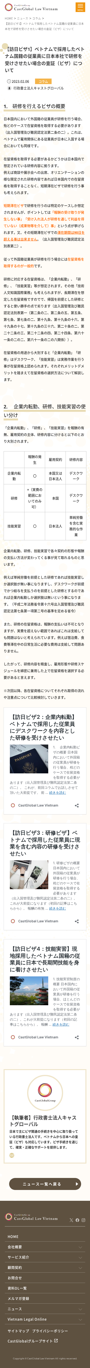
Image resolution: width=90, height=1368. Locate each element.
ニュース (22, 18)
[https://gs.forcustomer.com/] (11, 1154)
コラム (36, 18)
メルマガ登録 (18, 1298)
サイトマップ (18, 1330)
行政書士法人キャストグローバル (38, 88)
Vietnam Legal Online (27, 1319)
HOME (9, 18)
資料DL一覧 (17, 1288)
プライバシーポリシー (50, 1330)
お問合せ (15, 1277)
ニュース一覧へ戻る (42, 1184)
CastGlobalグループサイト (30, 1340)
